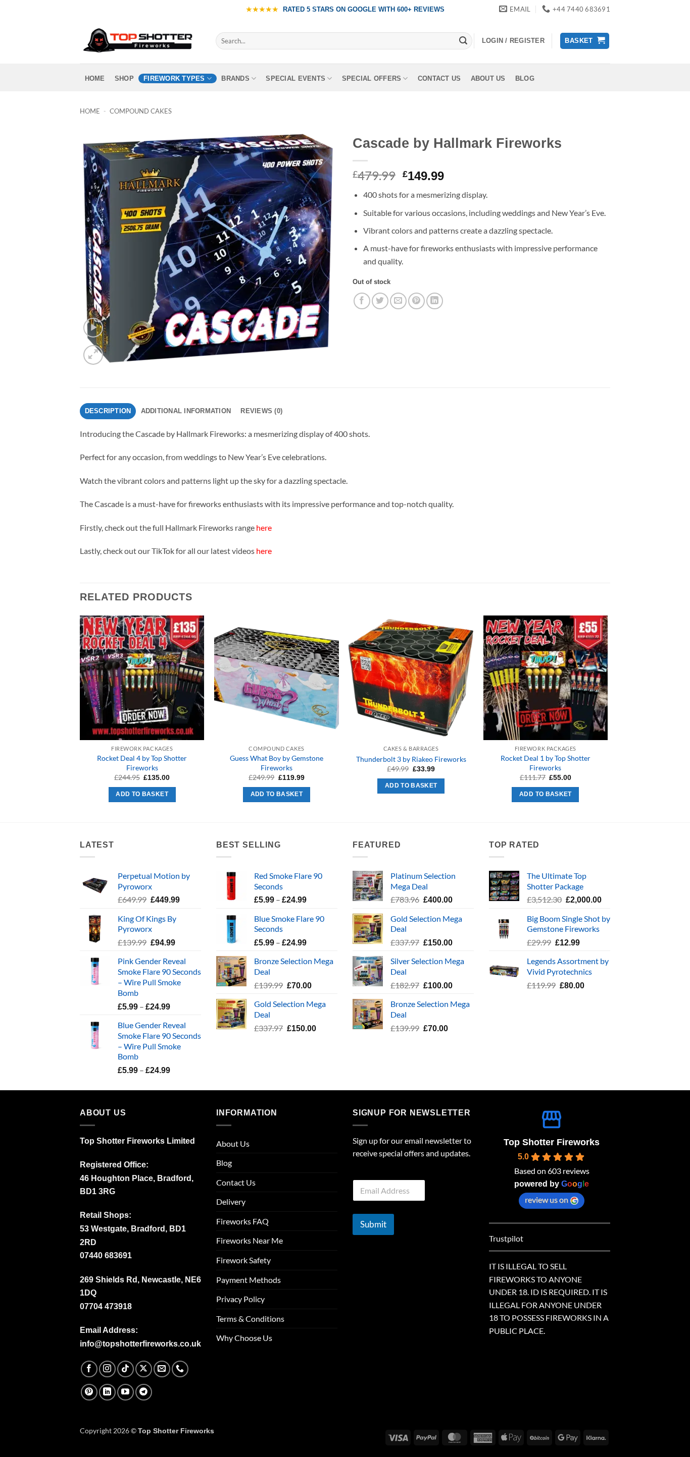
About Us (488, 78)
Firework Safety (243, 1260)
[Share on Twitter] (380, 301)
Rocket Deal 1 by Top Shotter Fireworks (545, 763)
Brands (235, 78)
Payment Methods (248, 1279)
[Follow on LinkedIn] (107, 1392)
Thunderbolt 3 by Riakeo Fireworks (411, 759)
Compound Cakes (141, 111)
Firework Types (174, 78)
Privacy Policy (240, 1299)
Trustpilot (506, 1238)
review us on (546, 1199)
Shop (124, 78)
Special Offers (372, 78)
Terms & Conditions (250, 1318)
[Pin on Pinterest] (416, 301)
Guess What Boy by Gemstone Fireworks (276, 763)
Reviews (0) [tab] (261, 411)
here (264, 527)
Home (95, 78)
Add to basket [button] (142, 794)
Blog (524, 78)
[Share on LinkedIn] (434, 301)
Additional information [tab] (186, 411)
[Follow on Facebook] (89, 1369)
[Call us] (180, 1369)
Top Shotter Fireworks (552, 1142)
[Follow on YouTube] (125, 1392)
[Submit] (463, 40)
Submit (373, 1224)
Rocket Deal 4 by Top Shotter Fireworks (142, 763)
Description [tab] (108, 411)
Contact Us (439, 78)
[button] (513, 41)
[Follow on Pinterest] (89, 1392)
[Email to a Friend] (398, 301)
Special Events (295, 78)
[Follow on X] (143, 1369)
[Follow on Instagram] (107, 1369)
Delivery (230, 1201)
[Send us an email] (162, 1369)
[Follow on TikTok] (125, 1369)
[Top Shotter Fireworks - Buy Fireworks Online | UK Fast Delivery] (140, 41)
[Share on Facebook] (362, 301)
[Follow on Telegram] (143, 1392)
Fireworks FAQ (242, 1221)
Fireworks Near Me (249, 1240)
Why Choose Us (244, 1337)
